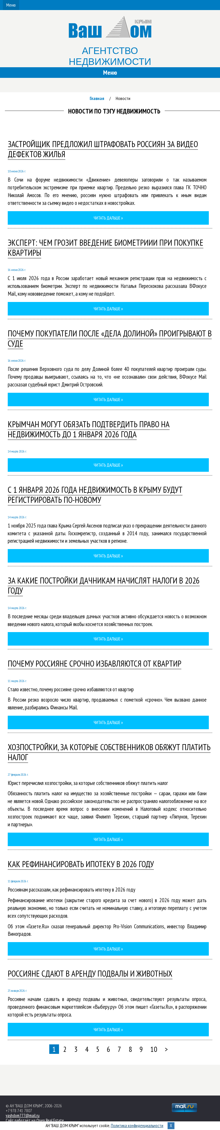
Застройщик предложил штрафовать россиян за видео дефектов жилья (103, 148)
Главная (97, 98)
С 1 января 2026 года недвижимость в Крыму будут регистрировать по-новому (95, 494)
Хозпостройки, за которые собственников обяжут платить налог (109, 752)
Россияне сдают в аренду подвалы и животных (90, 973)
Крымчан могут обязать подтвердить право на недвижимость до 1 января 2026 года (89, 429)
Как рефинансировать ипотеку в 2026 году (81, 863)
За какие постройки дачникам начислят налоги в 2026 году (104, 585)
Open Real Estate (50, 1120)
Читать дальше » (108, 218)
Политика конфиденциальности (137, 1125)
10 (153, 1049)
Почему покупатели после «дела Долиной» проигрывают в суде (110, 338)
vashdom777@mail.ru (23, 1115)
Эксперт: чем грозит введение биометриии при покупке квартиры (105, 247)
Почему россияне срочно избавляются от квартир (94, 663)
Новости (123, 98)
